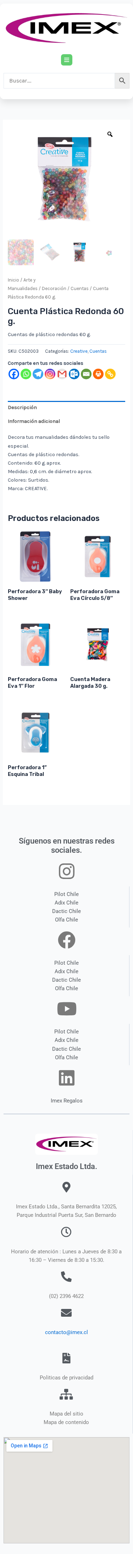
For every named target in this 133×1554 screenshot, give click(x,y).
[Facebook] (14, 374)
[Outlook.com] (74, 374)
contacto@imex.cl (66, 1332)
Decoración (54, 288)
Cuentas (80, 288)
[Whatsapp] (26, 374)
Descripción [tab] (22, 407)
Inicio (13, 280)
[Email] (86, 374)
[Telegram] (38, 374)
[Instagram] (50, 374)
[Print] (98, 374)
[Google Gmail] (62, 374)
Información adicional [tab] (34, 421)
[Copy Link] (110, 374)
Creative (79, 351)
